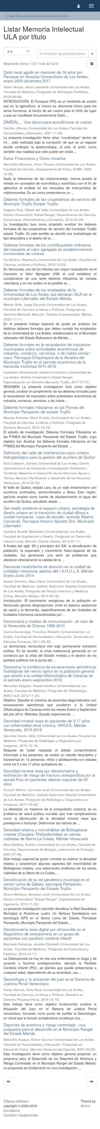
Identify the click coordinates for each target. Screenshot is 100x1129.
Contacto (10, 1115)
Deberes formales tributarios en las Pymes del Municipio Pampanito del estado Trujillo (43, 409)
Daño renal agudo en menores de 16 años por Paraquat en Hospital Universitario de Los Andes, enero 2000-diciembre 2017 (46, 76)
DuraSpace (11, 1110)
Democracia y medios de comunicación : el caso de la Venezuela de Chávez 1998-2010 (48, 623)
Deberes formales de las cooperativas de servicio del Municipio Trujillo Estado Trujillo (49, 201)
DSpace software (16, 1101)
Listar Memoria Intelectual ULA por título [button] (37, 15)
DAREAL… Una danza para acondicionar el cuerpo (47, 122)
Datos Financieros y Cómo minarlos (34, 158)
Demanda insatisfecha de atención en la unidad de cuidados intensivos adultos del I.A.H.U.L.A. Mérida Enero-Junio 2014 (48, 570)
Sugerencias (29, 1115)
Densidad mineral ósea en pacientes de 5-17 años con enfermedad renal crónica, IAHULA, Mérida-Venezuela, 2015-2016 (46, 725)
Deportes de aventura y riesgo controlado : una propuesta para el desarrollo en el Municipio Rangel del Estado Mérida (48, 1029)
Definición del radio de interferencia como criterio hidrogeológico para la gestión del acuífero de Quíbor (49, 455)
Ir (92, 53)
